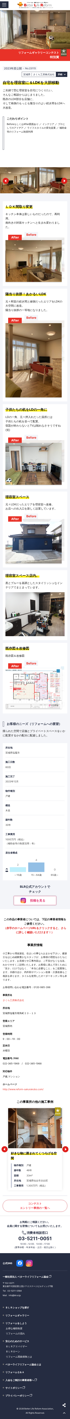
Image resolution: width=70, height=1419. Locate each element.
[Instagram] (29, 1263)
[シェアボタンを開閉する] (64, 1405)
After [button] (15, 237)
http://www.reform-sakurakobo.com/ (23, 1089)
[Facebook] (19, 1263)
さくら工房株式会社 (13, 1000)
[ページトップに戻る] (64, 1413)
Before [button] (31, 234)
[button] (6, 181)
